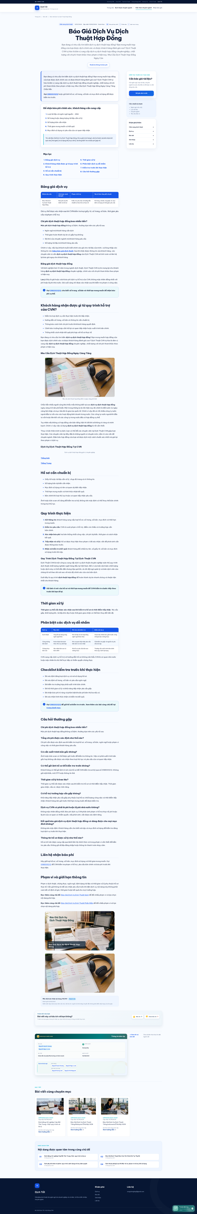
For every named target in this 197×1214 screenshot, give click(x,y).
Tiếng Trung (46, 463)
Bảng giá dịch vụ (52, 160)
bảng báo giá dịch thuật (62, 251)
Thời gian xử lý (88, 160)
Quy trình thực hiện (53, 175)
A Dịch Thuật (152, 1)
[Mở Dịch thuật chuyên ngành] (133, 8)
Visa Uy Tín (145, 1)
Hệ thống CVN (110, 1)
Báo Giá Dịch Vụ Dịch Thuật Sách (75, 895)
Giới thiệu (141, 139)
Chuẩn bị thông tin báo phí (98, 65)
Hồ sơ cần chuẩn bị (53, 171)
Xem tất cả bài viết (134, 1035)
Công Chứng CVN (136, 1)
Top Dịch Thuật (126, 1)
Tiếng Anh (45, 458)
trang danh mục (53, 708)
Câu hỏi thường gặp (91, 171)
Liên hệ (141, 144)
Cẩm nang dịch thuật (141, 127)
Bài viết (45, 16)
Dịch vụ (141, 131)
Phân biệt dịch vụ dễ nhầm (93, 164)
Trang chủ (38, 16)
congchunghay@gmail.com (135, 1191)
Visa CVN (118, 1)
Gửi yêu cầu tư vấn (141, 93)
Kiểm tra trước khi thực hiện (94, 168)
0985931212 (52, 94)
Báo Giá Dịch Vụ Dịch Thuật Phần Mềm (77, 903)
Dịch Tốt (160, 1)
